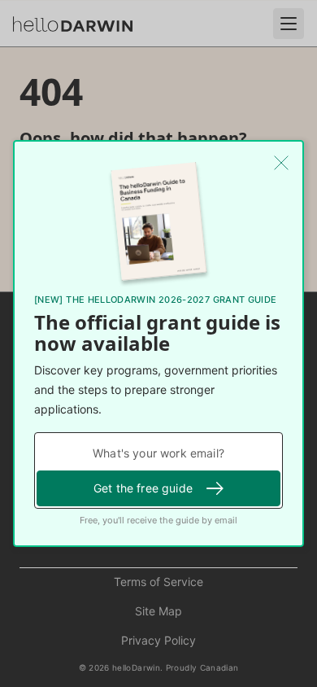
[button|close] (281, 163)
